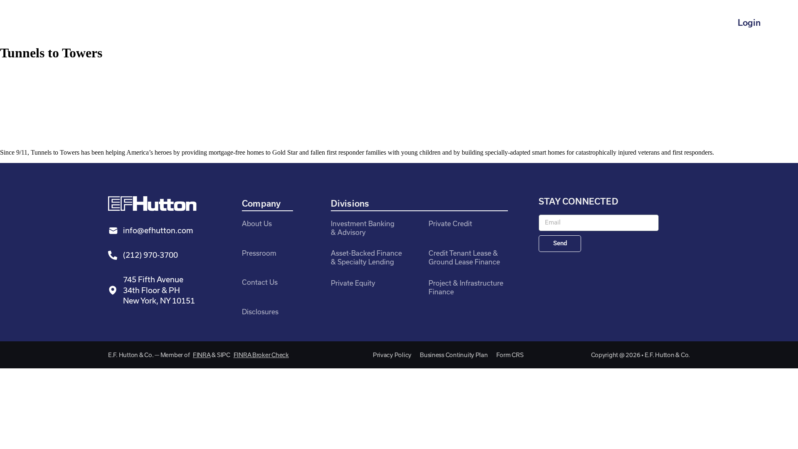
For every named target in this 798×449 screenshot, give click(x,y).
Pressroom (259, 253)
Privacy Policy (392, 354)
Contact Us (260, 282)
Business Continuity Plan (454, 354)
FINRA (202, 354)
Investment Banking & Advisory (362, 228)
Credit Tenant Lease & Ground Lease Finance (464, 257)
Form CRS (510, 354)
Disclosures (260, 312)
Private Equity (353, 283)
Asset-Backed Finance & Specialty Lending (366, 257)
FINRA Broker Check (261, 354)
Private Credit (450, 223)
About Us (257, 223)
